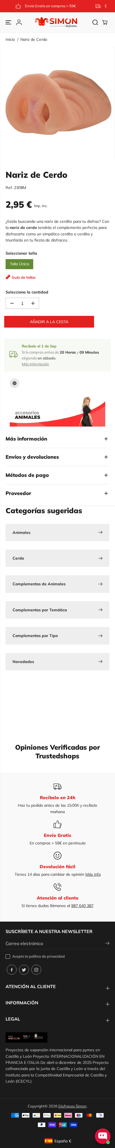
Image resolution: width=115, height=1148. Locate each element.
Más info (93, 874)
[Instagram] (36, 970)
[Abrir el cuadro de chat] (103, 1136)
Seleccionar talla (21, 253)
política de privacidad (47, 956)
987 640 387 (82, 905)
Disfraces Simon (72, 1106)
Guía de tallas (24, 277)
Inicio (10, 39)
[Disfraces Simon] (56, 22)
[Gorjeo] (24, 970)
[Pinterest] (14, 383)
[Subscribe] (107, 944)
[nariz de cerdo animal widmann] (59, 102)
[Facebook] (12, 970)
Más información (35, 364)
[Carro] (105, 22)
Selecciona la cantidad (27, 292)
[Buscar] (95, 22)
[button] (9, 22)
